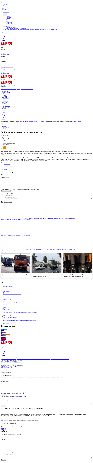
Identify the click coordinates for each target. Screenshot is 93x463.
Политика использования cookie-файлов (60, 359)
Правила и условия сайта (17, 359)
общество (3, 162)
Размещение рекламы (11, 357)
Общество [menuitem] (5, 4)
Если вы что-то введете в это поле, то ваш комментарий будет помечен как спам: (19, 189)
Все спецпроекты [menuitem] (53, 29)
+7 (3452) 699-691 (5, 361)
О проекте (3, 357)
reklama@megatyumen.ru (6, 367)
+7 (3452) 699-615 (13, 366)
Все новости (6, 127)
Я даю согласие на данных (14, 396)
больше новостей (5, 252)
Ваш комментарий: (5, 177)
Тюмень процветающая (6, 87)
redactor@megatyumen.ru (14, 363)
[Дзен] (4, 34)
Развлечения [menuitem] (6, 12)
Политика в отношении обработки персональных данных (36, 359)
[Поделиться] (1, 461)
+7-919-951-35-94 (5, 366)
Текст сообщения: (5, 381)
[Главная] (16, 44)
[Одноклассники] (4, 35)
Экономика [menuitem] (6, 9)
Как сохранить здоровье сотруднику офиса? (16, 28)
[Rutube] (4, 38)
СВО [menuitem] (7, 24)
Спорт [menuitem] (7, 19)
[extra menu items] (5, 14)
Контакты (18, 357)
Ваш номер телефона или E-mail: (8, 378)
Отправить (3, 405)
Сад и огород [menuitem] (9, 23)
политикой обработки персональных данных (33, 121)
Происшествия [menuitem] (6, 5)
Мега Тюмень (7, 164)
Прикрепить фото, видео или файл (12, 393)
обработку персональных (17, 396)
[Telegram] (4, 37)
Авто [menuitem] (7, 21)
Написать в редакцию (5, 372)
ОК (1, 124)
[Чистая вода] (16, 67)
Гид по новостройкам (11, 27)
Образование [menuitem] (9, 17)
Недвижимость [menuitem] (9, 22)
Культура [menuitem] (8, 18)
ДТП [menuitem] (4, 8)
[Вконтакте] (4, 32)
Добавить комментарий (6, 190)
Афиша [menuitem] (5, 10)
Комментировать (4, 169)
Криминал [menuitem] (5, 7)
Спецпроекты (4, 86)
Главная (5, 126)
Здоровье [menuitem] (8, 16)
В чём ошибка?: (4, 439)
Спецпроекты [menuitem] (6, 26)
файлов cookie (77, 121)
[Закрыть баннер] (1, 1)
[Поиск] (1, 68)
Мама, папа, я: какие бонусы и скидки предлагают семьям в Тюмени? (17, 89)
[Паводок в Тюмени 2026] (7, 67)
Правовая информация (6, 359)
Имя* (2, 174)
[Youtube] (4, 40)
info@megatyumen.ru (13, 361)
